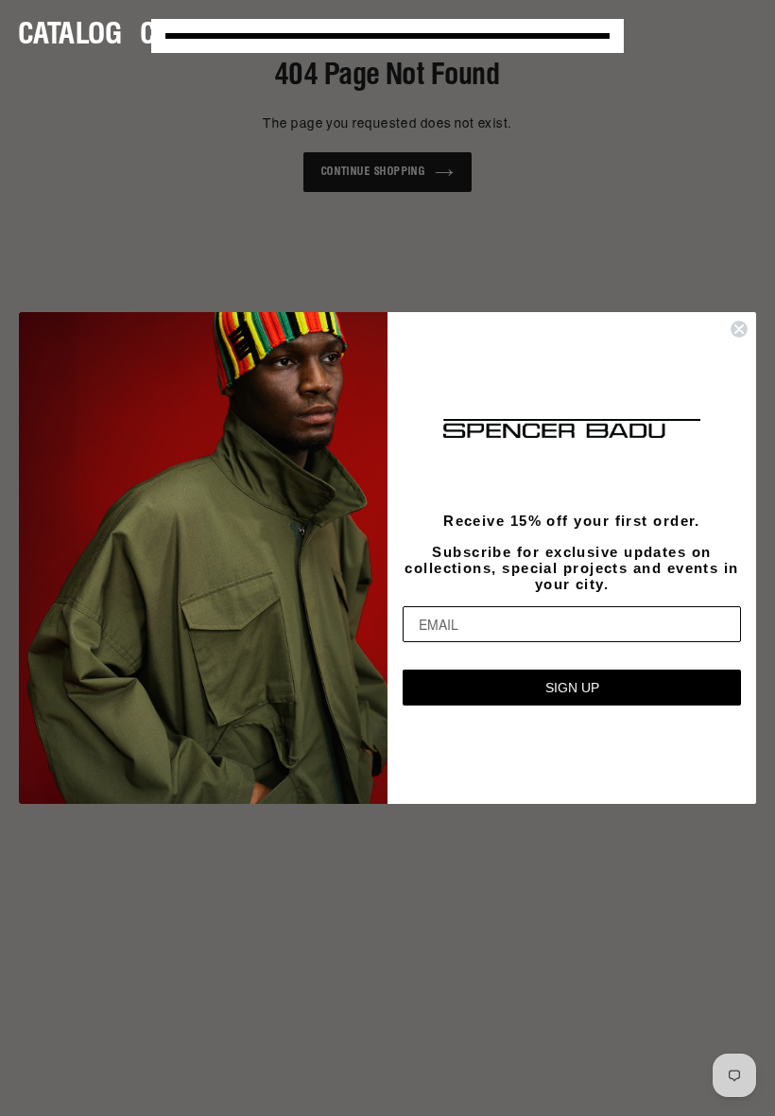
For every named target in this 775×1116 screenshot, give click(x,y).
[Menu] (387, 36)
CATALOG (70, 35)
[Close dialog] (739, 329)
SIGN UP (572, 687)
